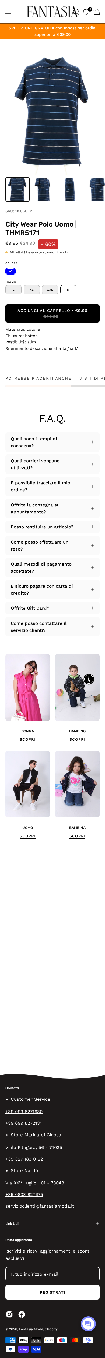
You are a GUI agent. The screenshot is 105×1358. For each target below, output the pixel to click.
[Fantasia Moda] (52, 11)
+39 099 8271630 (24, 1111)
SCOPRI (28, 739)
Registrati (52, 1292)
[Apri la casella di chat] (88, 1323)
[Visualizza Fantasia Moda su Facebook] (22, 1314)
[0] (86, 11)
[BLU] (10, 271)
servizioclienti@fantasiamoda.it (39, 1206)
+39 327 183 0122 (24, 1159)
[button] (75, 12)
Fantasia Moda (31, 1329)
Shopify (51, 1329)
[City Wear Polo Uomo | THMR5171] (17, 189)
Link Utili (12, 1224)
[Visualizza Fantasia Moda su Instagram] (9, 1314)
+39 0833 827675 (24, 1194)
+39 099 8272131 (23, 1123)
